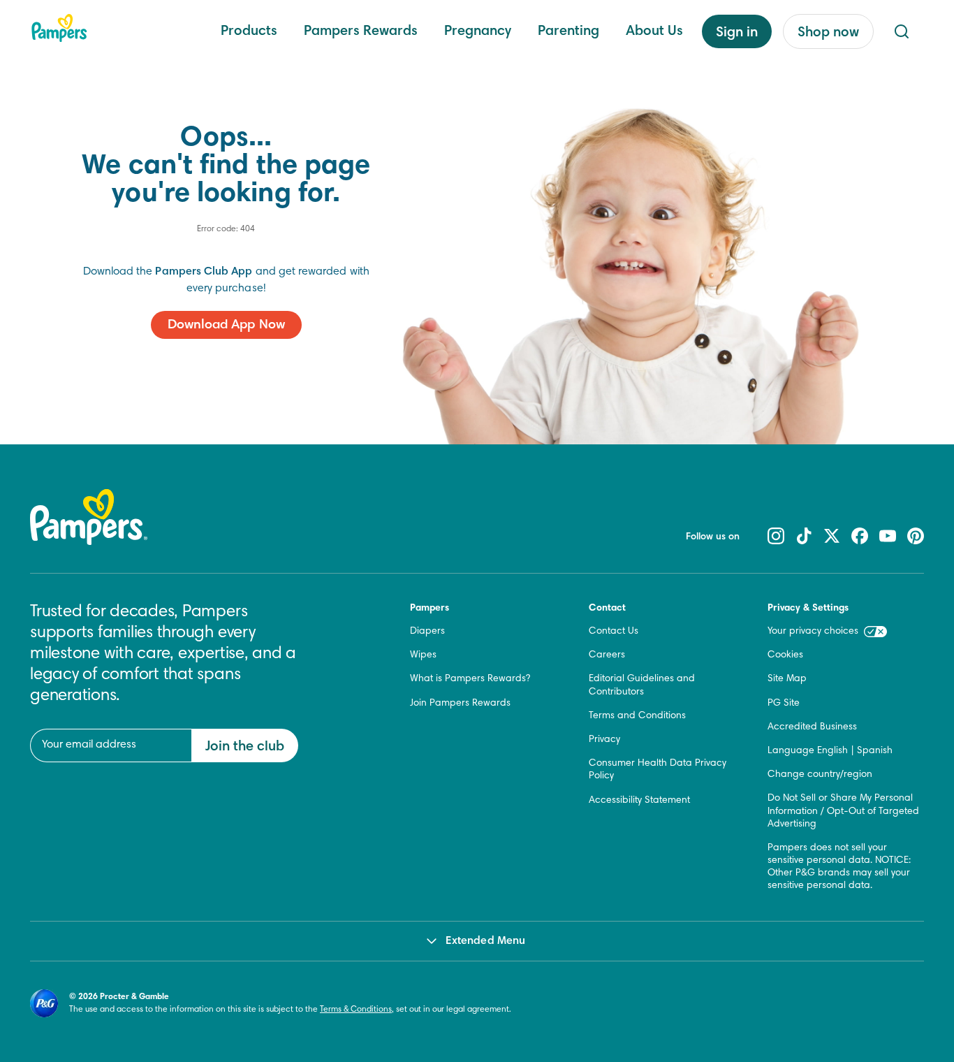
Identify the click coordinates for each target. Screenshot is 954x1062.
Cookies (785, 655)
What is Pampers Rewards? (470, 679)
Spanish (875, 751)
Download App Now (226, 325)
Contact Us (613, 632)
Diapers (427, 632)
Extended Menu (485, 941)
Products (249, 31)
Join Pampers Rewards (460, 703)
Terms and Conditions (637, 716)
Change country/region (820, 775)
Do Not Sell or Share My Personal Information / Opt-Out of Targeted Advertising (843, 811)
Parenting (568, 31)
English (832, 751)
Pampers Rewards (361, 31)
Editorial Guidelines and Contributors (642, 685)
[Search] (901, 31)
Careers (607, 655)
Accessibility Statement (639, 801)
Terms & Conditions (356, 1009)
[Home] (59, 28)
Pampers (429, 608)
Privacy (604, 740)
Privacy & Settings (808, 608)
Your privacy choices (813, 632)
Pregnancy (477, 31)
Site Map (787, 679)
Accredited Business (812, 727)
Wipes (423, 655)
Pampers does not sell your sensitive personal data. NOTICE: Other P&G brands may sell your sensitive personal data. (839, 867)
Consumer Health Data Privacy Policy (657, 770)
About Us (654, 31)
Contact (607, 608)
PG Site (784, 703)
